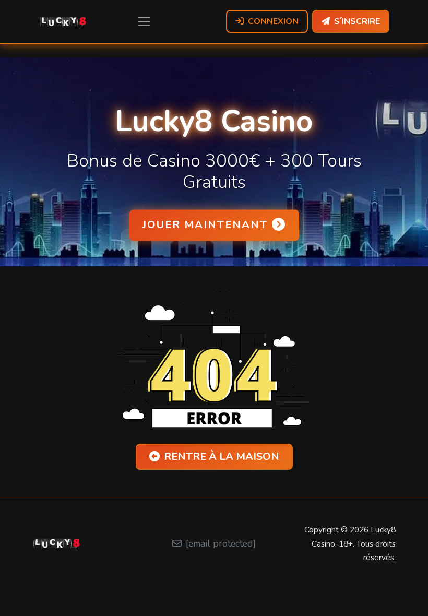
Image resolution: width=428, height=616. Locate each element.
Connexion (273, 21)
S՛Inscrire (357, 21)
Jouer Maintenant (205, 225)
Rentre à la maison (221, 456)
